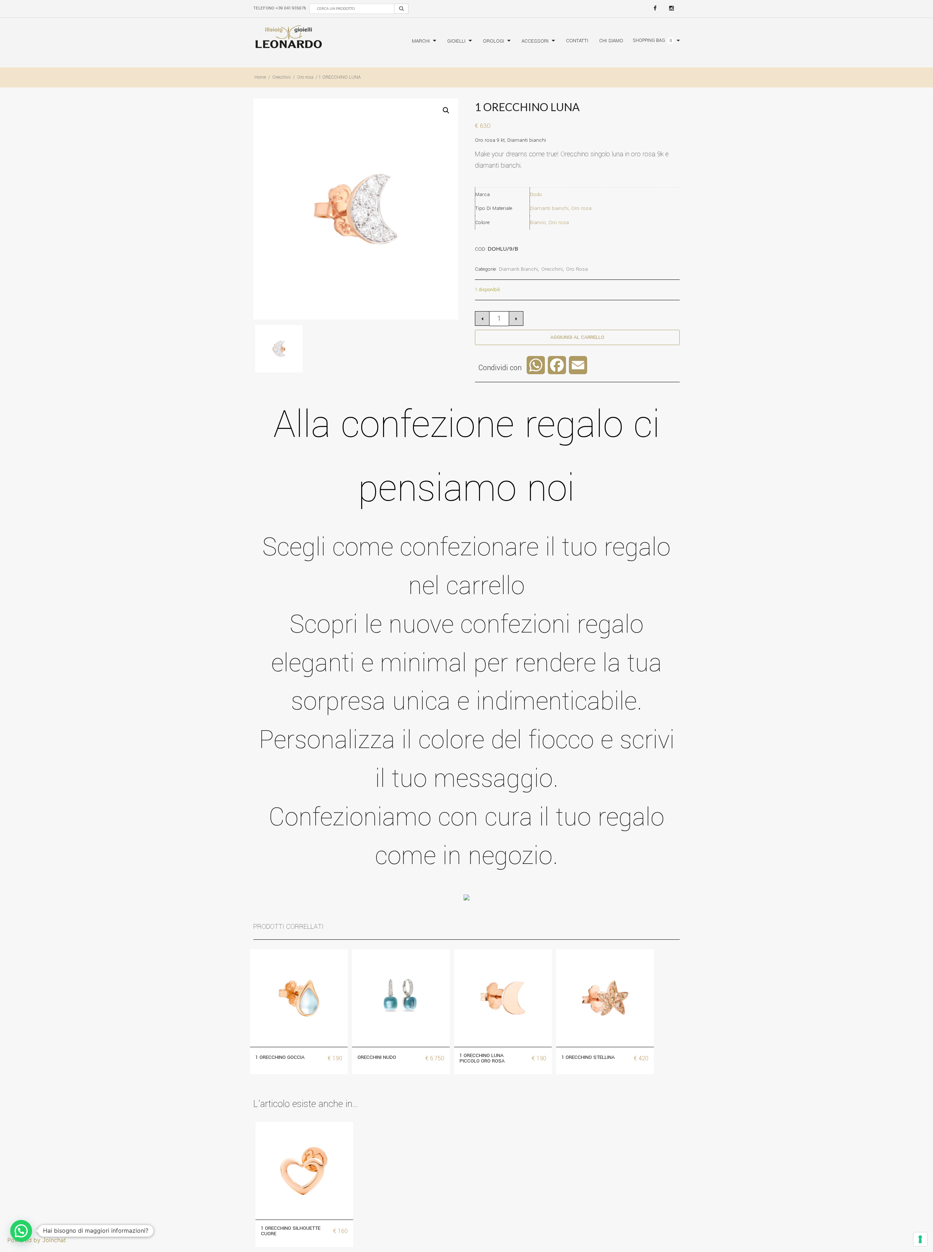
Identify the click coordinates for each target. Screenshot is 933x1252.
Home (260, 77)
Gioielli (456, 41)
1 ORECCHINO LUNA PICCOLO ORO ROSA (482, 1058)
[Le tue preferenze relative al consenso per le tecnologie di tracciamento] (920, 1239)
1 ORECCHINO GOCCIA (280, 1057)
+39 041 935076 (291, 8)
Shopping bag (649, 40)
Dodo (536, 194)
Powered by (36, 1240)
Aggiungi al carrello (577, 337)
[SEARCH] (401, 9)
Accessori (535, 41)
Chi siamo (611, 40)
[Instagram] (671, 8)
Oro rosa (305, 77)
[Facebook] (655, 8)
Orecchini (281, 77)
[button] (446, 110)
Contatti (577, 40)
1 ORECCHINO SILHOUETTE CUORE (290, 1230)
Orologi (493, 41)
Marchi (421, 41)
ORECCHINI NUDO (377, 1057)
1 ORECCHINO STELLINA (588, 1057)
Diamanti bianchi (518, 269)
